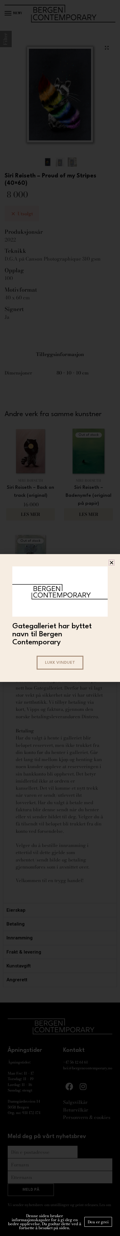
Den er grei (98, 1222)
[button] (111, 562)
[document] (60, 618)
